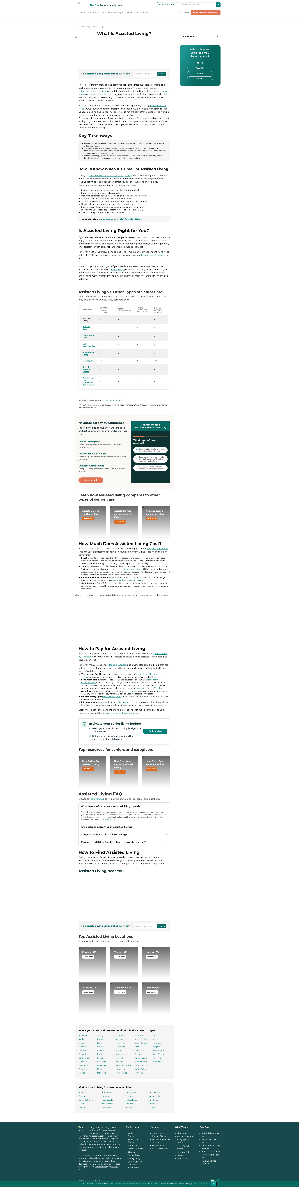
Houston (106, 1096)
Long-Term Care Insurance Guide (155, 765)
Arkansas (82, 1047)
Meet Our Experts (185, 1137)
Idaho (100, 1043)
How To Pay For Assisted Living (91, 765)
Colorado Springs (86, 1100)
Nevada (119, 1062)
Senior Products (135, 1149)
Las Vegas (106, 1107)
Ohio (136, 1047)
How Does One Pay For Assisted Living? (123, 766)
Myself (200, 63)
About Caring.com (185, 1133)
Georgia (101, 1035)
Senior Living (83, 27)
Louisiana (101, 1065)
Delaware (82, 1062)
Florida (81, 1073)
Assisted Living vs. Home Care (91, 514)
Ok (214, 1184)
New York (138, 1035)
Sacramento (154, 1092)
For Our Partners (160, 1149)
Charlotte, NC (153, 989)
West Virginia (159, 1054)
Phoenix (129, 1104)
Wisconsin (157, 1058)
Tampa (151, 1104)
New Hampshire (123, 1065)
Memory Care (89, 361)
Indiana (100, 1050)
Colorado (82, 1054)
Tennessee (139, 1073)
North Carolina (141, 1039)
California (82, 1050)
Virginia (156, 1047)
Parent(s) (200, 68)
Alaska (81, 1039)
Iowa (99, 1054)
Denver (81, 1107)
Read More (88, 518)
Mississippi (120, 1047)
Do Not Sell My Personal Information (135, 1165)
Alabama (82, 1035)
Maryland (101, 1073)
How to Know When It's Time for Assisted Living (120, 219)
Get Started (91, 480)
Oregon (138, 1054)
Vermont (157, 1043)
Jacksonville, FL (123, 989)
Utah (155, 1039)
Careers (180, 1155)
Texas (155, 1035)
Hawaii (100, 1039)
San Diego (153, 1100)
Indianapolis (107, 1100)
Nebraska (120, 1058)
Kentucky (101, 1062)
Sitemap (131, 1152)
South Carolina (141, 1065)
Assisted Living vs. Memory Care (155, 514)
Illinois (100, 1047)
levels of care (110, 819)
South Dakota (141, 1069)
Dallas (81, 1104)
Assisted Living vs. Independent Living (123, 516)
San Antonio (154, 1096)
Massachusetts (122, 1035)
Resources (132, 1145)
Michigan (120, 1039)
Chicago (82, 1096)
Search (161, 74)
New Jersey (121, 1069)
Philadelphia (131, 1100)
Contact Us (182, 1158)
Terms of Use (101, 1167)
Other (200, 78)
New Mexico (121, 1073)
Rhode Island (140, 1062)
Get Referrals (158, 1145)
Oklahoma (139, 1050)
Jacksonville (107, 1104)
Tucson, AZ (120, 954)
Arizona (81, 1043)
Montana (120, 1054)
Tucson (151, 1107)
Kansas (100, 1058)
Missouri (119, 1050)
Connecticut (84, 1058)
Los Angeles (130, 1092)
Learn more (88, 956)
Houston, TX (152, 954)
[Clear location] (154, 74)
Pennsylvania (140, 1058)
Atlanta (81, 1092)
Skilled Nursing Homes (86, 369)
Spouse (200, 73)
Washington (158, 1050)
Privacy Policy (134, 1158)
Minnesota (120, 1043)
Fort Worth (107, 1092)
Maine (100, 1069)
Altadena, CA (89, 989)
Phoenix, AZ (89, 954)
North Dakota (140, 1043)
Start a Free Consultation (205, 12)
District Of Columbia (83, 1067)
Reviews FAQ (183, 1152)
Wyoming (157, 1062)
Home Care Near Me (210, 1151)
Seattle (128, 1107)
